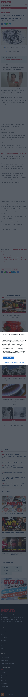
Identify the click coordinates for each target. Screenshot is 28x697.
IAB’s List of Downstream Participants (15, 353)
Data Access (14, 362)
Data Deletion (6, 362)
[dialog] (14, 348)
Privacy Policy (21, 362)
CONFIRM (8, 357)
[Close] (25, 335)
